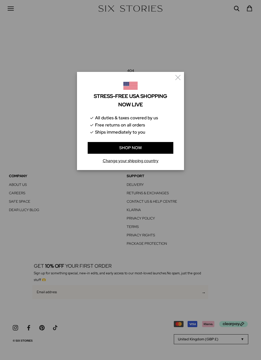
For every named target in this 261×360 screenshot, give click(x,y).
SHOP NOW (130, 147)
